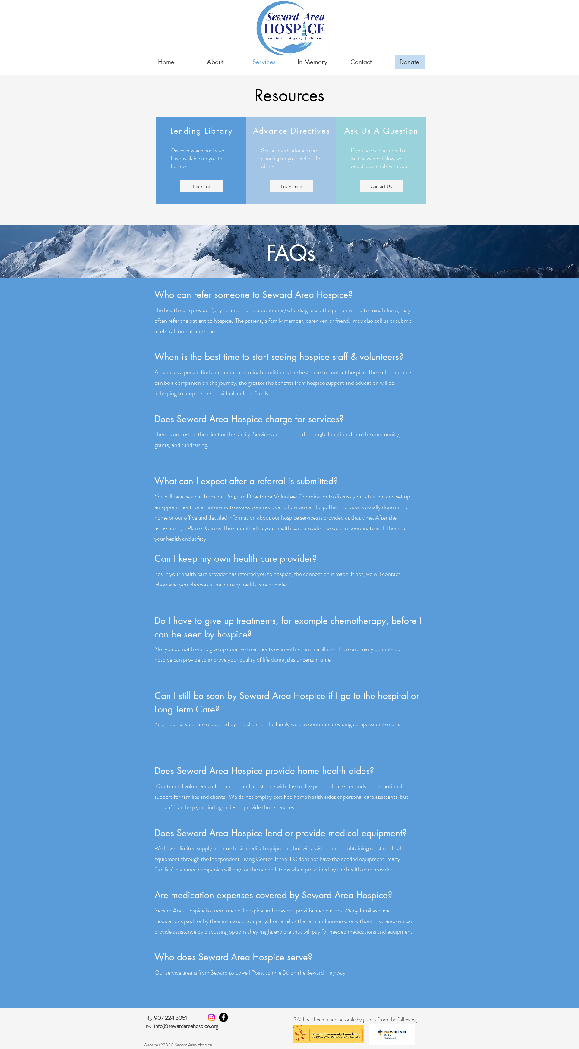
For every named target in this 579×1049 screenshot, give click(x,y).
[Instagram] (211, 1017)
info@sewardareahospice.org (186, 1026)
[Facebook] (223, 1017)
